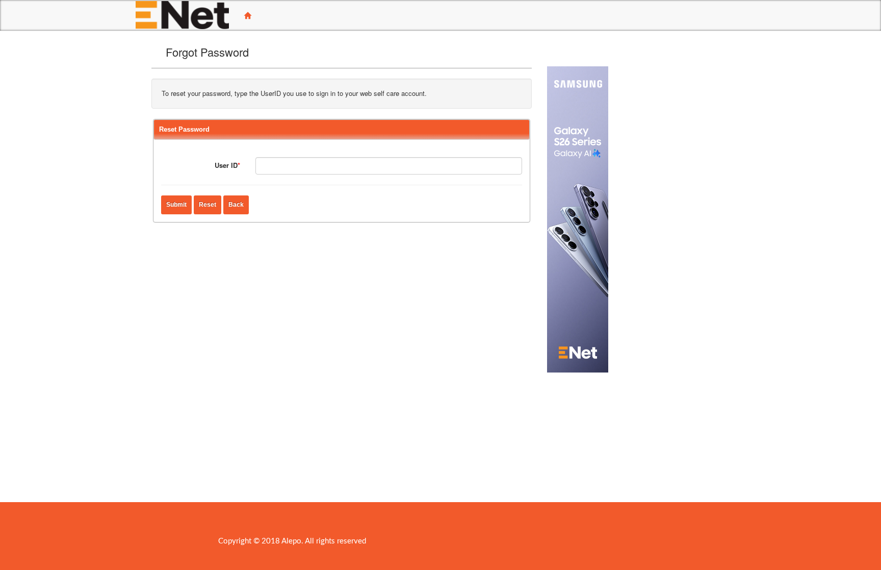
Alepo (291, 541)
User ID (227, 165)
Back (236, 204)
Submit (176, 204)
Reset (207, 204)
